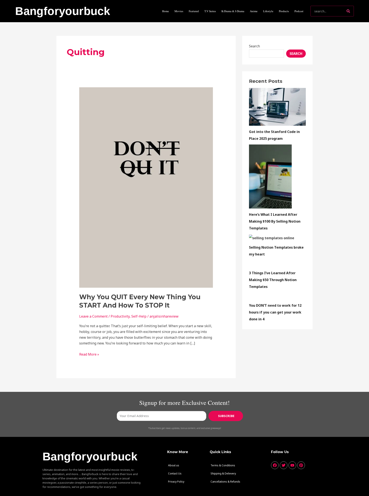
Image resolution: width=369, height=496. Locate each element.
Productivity (120, 316)
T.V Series (210, 11)
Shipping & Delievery (223, 473)
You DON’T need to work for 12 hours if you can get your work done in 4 (275, 312)
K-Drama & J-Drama (232, 11)
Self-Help (138, 316)
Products (284, 11)
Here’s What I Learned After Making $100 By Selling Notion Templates (274, 221)
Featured (194, 11)
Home (165, 11)
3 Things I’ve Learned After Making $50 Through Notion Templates (273, 280)
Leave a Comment (93, 316)
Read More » (89, 354)
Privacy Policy (176, 481)
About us (173, 465)
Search (254, 46)
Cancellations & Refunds (225, 481)
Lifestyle (268, 11)
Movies (178, 11)
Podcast (298, 11)
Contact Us (175, 473)
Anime (254, 11)
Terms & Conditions (223, 465)
